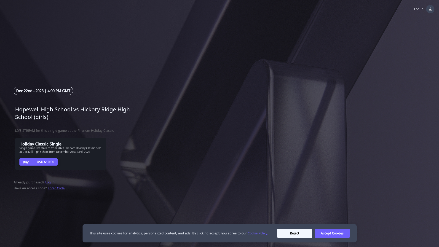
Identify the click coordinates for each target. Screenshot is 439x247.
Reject (294, 233)
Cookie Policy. (258, 233)
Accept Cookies (332, 233)
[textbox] (80, 113)
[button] (424, 9)
